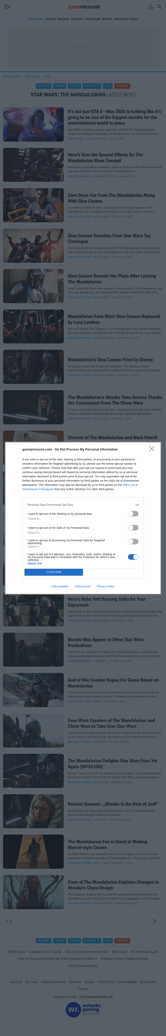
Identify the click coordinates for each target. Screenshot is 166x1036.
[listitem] (83, 505)
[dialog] (83, 518)
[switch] (133, 513)
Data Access (83, 586)
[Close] (153, 450)
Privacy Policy (106, 586)
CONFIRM (53, 572)
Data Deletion (60, 586)
